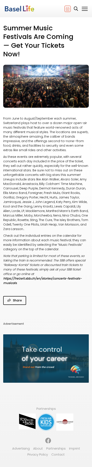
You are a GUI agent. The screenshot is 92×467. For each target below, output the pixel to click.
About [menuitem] (38, 448)
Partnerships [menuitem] (56, 448)
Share (17, 300)
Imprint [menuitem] (74, 448)
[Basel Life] (19, 8)
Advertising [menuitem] (21, 448)
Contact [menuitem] (58, 454)
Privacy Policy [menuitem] (37, 454)
